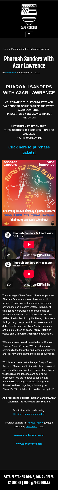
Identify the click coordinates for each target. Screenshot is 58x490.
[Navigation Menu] (29, 34)
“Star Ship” (31, 426)
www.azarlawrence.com (29, 443)
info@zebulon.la (37, 482)
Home (5, 49)
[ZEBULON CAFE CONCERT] (29, 16)
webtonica (10, 72)
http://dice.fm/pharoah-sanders (29, 414)
